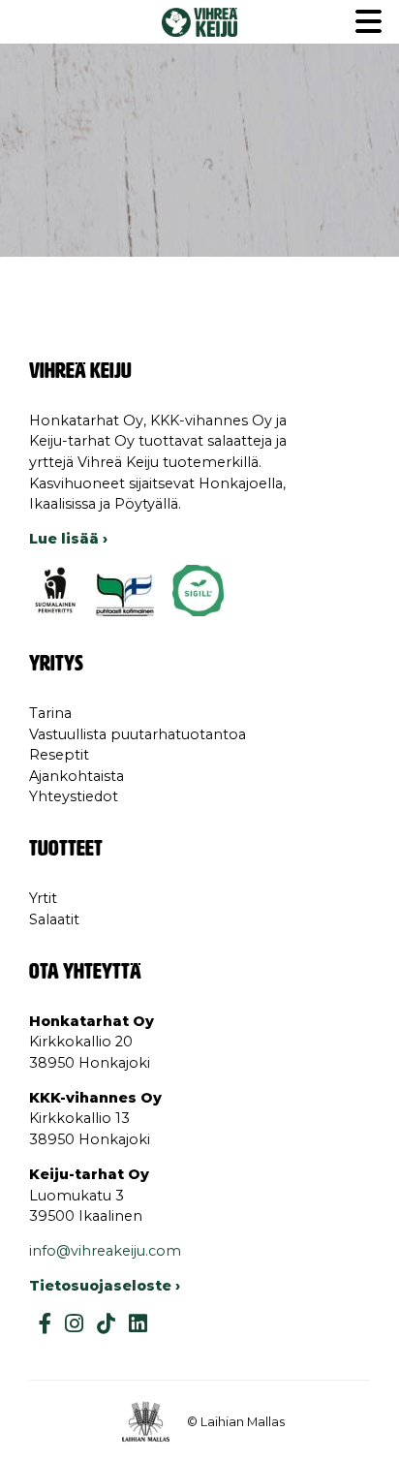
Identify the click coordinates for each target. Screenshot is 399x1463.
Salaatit (54, 919)
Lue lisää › (68, 538)
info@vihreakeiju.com (105, 1251)
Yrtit (43, 898)
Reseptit (59, 754)
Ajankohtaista (76, 776)
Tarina (50, 713)
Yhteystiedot (73, 796)
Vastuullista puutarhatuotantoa (137, 734)
